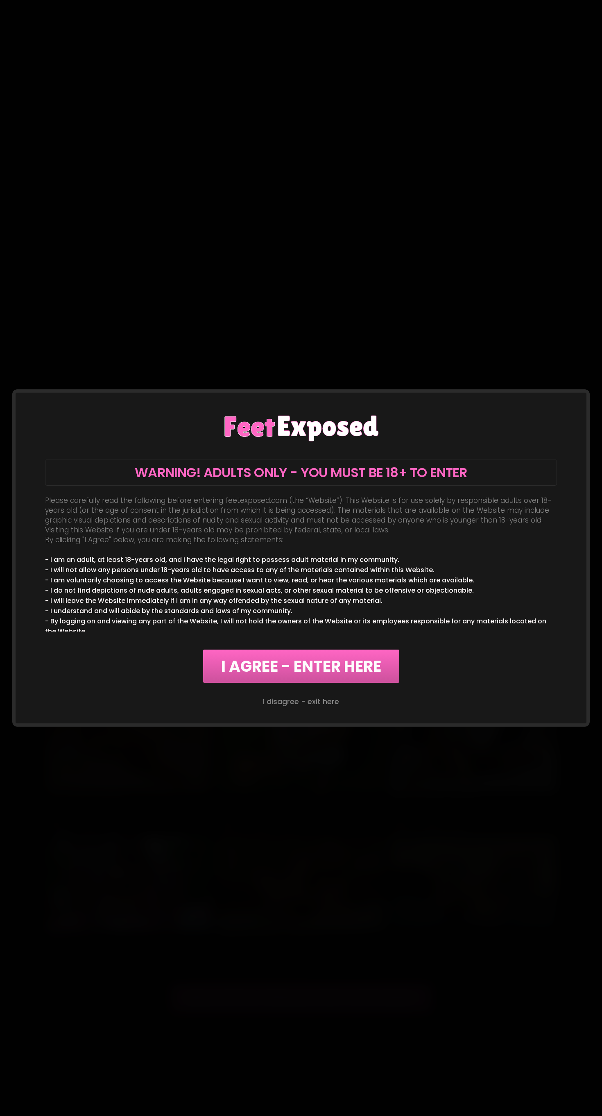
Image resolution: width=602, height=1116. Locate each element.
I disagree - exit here (301, 701)
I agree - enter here (301, 666)
